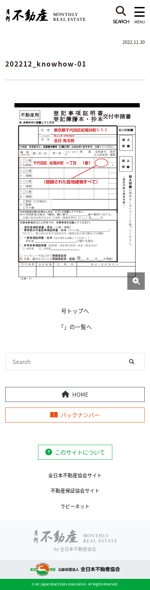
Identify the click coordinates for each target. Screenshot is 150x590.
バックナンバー (80, 415)
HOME (80, 394)
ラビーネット (75, 506)
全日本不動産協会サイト (75, 475)
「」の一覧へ (75, 327)
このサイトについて (80, 452)
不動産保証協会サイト (75, 490)
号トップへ (75, 310)
